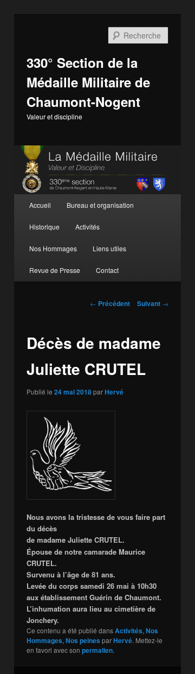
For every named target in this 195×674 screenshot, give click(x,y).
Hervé (114, 392)
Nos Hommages (53, 248)
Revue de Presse (54, 270)
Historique (44, 226)
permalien (97, 650)
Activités (87, 226)
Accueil (40, 204)
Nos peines (83, 640)
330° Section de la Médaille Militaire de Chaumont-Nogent (88, 82)
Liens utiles (109, 248)
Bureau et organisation (100, 204)
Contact (107, 270)
